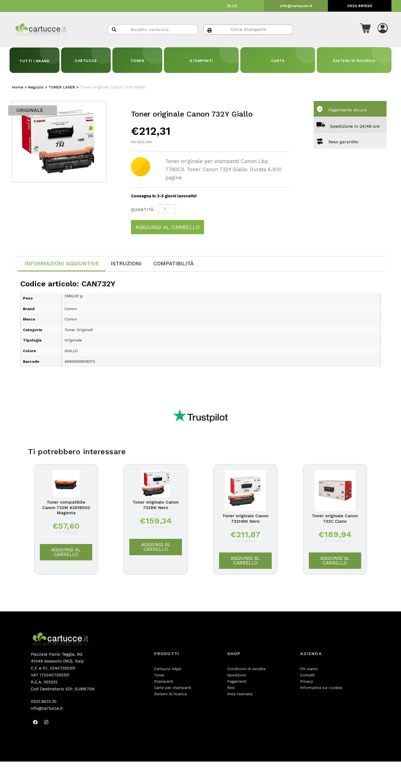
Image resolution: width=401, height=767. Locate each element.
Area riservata (239, 694)
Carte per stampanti (172, 687)
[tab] (62, 263)
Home (17, 87)
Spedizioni (236, 675)
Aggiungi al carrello (167, 227)
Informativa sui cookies (321, 687)
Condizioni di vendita (246, 669)
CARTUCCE (86, 60)
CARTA (278, 60)
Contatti (307, 675)
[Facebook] (35, 722)
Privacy (306, 681)
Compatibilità (173, 263)
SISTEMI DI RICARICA (354, 60)
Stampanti (163, 681)
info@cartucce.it (296, 6)
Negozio (36, 87)
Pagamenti (237, 681)
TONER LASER (62, 87)
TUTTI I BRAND (34, 61)
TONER (137, 60)
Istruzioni (126, 263)
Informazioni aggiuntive (62, 263)
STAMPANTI (201, 60)
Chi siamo (309, 669)
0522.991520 (359, 6)
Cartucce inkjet (167, 669)
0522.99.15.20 (43, 701)
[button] (365, 29)
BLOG (232, 6)
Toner (159, 675)
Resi (231, 687)
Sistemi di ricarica (170, 694)
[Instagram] (46, 722)
